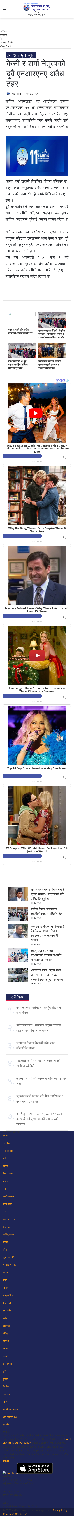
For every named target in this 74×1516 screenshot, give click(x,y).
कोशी (5, 1280)
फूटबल (5, 1378)
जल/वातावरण (8, 1196)
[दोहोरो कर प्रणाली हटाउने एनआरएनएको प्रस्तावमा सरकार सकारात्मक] (52, 357)
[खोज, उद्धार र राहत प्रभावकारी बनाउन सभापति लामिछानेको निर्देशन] (18, 961)
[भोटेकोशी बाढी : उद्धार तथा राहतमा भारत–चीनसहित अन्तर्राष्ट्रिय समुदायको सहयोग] (18, 980)
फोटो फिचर (7, 1204)
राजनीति (6, 1143)
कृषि (4, 1371)
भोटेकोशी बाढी (6, 46)
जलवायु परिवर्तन (6, 42)
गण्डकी (6, 1356)
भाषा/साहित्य (8, 1295)
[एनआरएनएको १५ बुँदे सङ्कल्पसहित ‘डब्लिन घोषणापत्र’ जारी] (22, 357)
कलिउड (6, 1226)
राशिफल (3, 35)
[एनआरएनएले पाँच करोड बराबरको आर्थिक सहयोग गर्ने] (22, 314)
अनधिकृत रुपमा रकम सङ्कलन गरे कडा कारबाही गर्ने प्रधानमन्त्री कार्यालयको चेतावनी (39, 1119)
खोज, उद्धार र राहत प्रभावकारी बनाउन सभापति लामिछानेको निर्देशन (46, 955)
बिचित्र (6, 1333)
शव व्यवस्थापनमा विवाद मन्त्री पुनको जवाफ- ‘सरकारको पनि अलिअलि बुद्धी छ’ (48, 894)
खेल (4, 1211)
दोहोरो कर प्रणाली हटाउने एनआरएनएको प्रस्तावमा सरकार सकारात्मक (49, 364)
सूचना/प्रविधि (8, 1257)
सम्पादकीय (7, 1310)
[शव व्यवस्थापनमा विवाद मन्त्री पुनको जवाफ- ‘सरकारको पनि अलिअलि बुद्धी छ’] (18, 899)
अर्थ (4, 1158)
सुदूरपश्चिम (7, 1363)
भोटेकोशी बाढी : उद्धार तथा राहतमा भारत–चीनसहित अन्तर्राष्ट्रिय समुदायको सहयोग (48, 974)
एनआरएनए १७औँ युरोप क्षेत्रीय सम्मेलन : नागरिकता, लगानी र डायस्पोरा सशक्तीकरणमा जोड (51, 334)
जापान (5, 1165)
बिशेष (5, 1318)
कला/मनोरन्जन (9, 1219)
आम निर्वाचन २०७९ (11, 1416)
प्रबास (5, 1181)
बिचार (5, 1188)
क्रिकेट (6, 1386)
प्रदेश (5, 1242)
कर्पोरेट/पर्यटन (8, 1234)
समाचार (6, 1135)
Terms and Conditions (15, 1514)
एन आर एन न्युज (21, 55)
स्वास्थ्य (6, 1340)
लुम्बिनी (5, 1287)
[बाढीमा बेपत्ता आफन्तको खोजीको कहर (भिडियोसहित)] (18, 919)
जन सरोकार (8, 1150)
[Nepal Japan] (37, 7)
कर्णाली (6, 1272)
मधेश (5, 1249)
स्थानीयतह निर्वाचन (10, 1409)
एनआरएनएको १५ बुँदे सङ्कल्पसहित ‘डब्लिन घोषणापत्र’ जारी (18, 364)
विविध (5, 1401)
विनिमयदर (4, 38)
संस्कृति (6, 1424)
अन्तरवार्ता (7, 1302)
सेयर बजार (7, 1394)
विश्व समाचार (8, 1173)
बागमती (6, 1348)
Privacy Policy (60, 1510)
